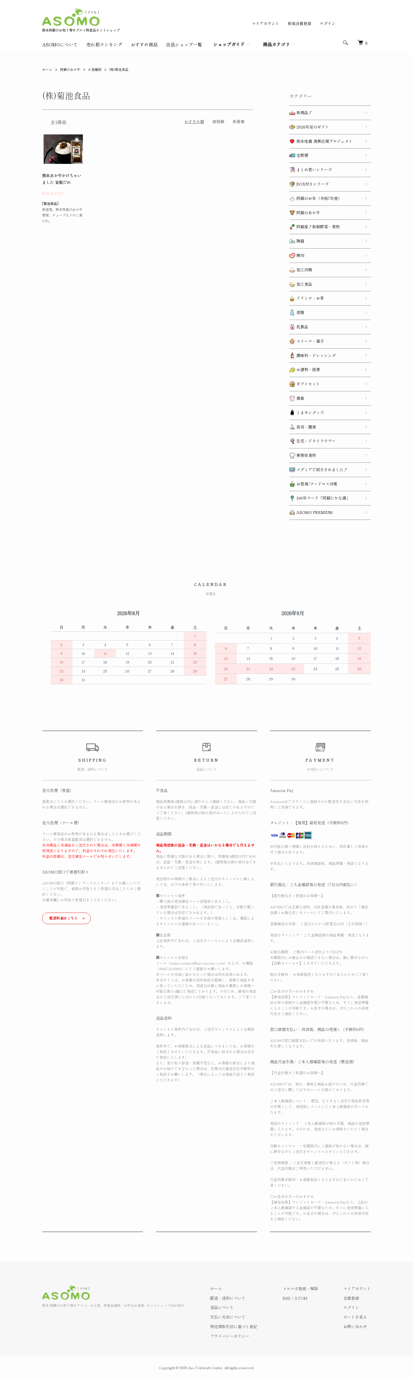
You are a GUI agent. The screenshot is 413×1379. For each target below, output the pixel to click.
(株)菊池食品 (118, 69)
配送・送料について (228, 1298)
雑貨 (299, 398)
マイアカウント (265, 23)
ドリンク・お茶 (309, 298)
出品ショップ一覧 (184, 44)
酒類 (299, 312)
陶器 (299, 241)
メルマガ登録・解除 (300, 1288)
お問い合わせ (355, 1326)
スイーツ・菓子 (309, 341)
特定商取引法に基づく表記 (233, 1326)
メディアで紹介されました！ (321, 469)
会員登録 (351, 1298)
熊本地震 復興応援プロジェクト (324, 141)
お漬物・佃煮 (307, 369)
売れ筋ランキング (104, 44)
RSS (287, 1298)
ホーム (47, 69)
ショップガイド (229, 44)
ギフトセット (307, 384)
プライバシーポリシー (229, 1336)
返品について (222, 1307)
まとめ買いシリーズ (313, 169)
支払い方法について (228, 1317)
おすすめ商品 (144, 44)
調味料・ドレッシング (315, 355)
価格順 (218, 121)
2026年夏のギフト (312, 127)
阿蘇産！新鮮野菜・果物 (317, 226)
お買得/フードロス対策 (316, 484)
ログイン (327, 23)
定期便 (301, 155)
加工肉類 (303, 269)
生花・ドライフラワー (315, 441)
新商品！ (303, 112)
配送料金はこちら (63, 917)
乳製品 (301, 326)
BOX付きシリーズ (312, 184)
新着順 (238, 121)
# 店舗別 (94, 69)
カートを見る (355, 1317)
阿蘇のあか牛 (70, 69)
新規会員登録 (299, 23)
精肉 (299, 255)
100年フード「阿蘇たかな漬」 (322, 498)
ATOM (300, 1298)
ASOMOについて (60, 44)
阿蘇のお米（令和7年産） (318, 198)
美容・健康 (305, 427)
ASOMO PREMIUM (314, 512)
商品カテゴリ (276, 44)
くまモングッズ (309, 412)
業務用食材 (305, 455)
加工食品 (303, 284)
